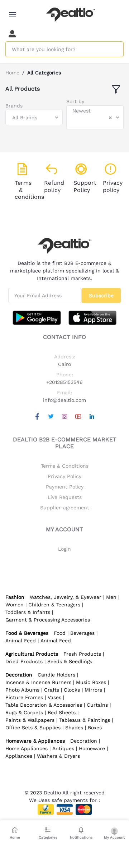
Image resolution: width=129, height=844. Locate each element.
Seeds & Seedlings (69, 661)
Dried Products (24, 661)
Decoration (83, 741)
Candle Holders (56, 675)
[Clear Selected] (110, 117)
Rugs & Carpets (24, 712)
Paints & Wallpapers (29, 720)
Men (111, 597)
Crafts (51, 690)
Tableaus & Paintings (84, 720)
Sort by (75, 101)
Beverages (82, 633)
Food (60, 633)
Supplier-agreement (64, 507)
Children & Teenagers (54, 604)
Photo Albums (22, 690)
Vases (54, 697)
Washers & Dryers (58, 756)
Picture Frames (24, 697)
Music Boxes (91, 682)
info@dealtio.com (64, 400)
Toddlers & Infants (27, 612)
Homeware (92, 748)
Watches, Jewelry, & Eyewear (65, 597)
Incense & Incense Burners (38, 682)
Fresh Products (82, 654)
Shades (74, 727)
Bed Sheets (62, 712)
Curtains (97, 705)
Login (64, 549)
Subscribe (101, 295)
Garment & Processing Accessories (47, 620)
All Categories (44, 72)
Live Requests (65, 497)
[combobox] (34, 117)
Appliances (18, 756)
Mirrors (93, 690)
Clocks (72, 690)
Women (14, 604)
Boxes (95, 727)
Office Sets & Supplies (33, 727)
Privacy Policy (64, 476)
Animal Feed (20, 640)
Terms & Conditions (65, 466)
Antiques (63, 748)
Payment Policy (64, 487)
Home (12, 72)
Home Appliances (26, 748)
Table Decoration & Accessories (43, 705)
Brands (14, 106)
